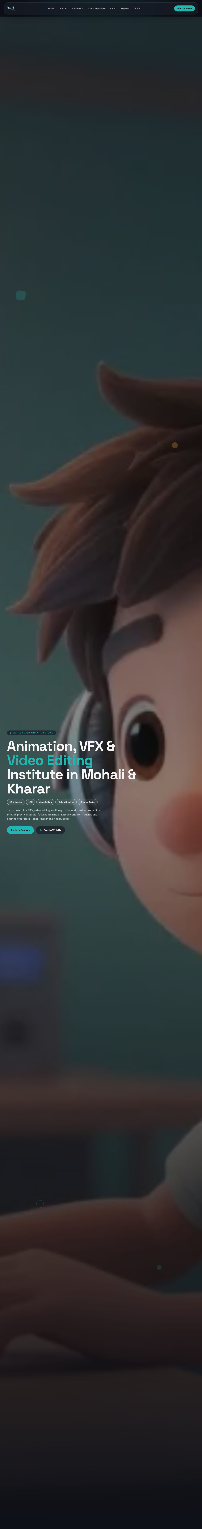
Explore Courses (20, 830)
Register (125, 8)
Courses (63, 8)
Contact (138, 8)
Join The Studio (185, 8)
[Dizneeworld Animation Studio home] (11, 8)
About (113, 8)
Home (51, 8)
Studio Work (77, 8)
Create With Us (52, 830)
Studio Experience (96, 8)
